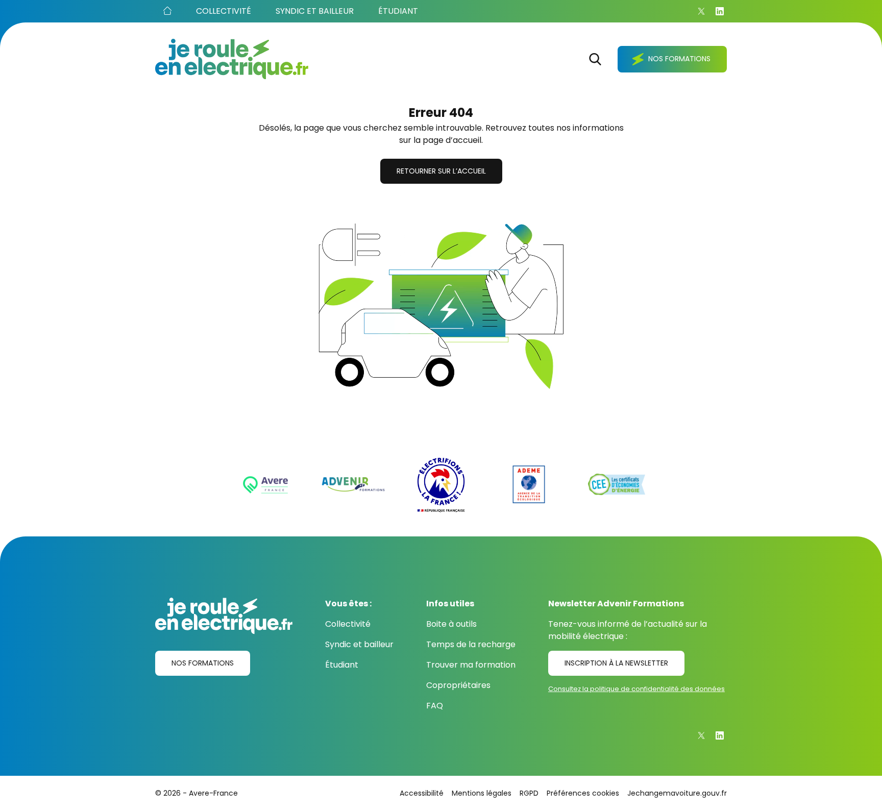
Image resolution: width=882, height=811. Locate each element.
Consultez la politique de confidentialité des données (636, 688)
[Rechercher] (595, 59)
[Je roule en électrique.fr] (231, 59)
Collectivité (348, 624)
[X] (701, 11)
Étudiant (341, 665)
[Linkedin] (720, 11)
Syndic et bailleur (359, 644)
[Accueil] (167, 11)
